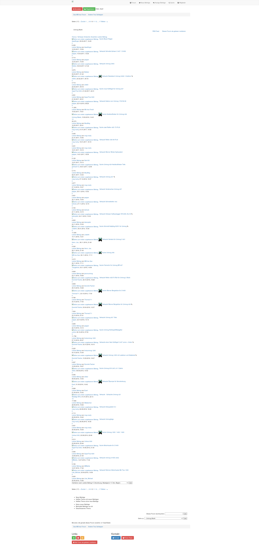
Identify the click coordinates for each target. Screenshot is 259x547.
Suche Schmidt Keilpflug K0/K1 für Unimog (113, 226)
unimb (74, 332)
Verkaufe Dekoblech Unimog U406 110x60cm (116, 76)
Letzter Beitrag (102, 37)
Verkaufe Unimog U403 (106, 64)
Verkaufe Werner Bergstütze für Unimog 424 (116, 304)
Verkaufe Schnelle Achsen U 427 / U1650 (112, 51)
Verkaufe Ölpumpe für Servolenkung (114, 381)
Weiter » (104, 21)
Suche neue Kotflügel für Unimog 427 (111, 89)
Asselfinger (75, 41)
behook (74, 204)
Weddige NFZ (76, 397)
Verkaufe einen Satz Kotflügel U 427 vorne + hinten (115, 342)
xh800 (74, 79)
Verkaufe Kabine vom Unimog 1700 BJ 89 (112, 101)
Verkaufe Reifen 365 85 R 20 (108, 140)
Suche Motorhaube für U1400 (108, 445)
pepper (74, 54)
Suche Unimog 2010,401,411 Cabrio (111, 368)
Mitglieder (182, 3)
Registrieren (90, 9)
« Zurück (82, 21)
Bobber (74, 66)
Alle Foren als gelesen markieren (85, 542)
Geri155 (87, 160)
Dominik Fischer (77, 280)
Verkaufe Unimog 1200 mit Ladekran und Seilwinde (118, 355)
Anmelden (77, 9)
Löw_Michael (76, 472)
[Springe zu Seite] (107, 21)
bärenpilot (75, 216)
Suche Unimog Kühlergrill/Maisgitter (110, 330)
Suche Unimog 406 (108, 252)
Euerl (73, 384)
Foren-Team (128, 538)
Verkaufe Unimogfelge (106, 419)
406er (73, 371)
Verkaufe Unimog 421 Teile (108, 317)
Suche (172, 3)
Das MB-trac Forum (79, 15)
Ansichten (94, 37)
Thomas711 (76, 293)
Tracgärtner (75, 267)
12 (96, 21)
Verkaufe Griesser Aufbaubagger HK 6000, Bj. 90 (115, 214)
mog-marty (75, 129)
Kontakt (116, 538)
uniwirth (74, 229)
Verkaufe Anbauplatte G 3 (107, 407)
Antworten (87, 37)
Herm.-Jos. (75, 242)
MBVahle (74, 460)
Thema (74, 37)
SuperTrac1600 (77, 91)
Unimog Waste (76, 117)
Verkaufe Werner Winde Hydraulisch (111, 152)
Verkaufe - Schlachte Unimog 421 (110, 394)
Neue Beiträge (145, 3)
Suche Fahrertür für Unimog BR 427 (111, 265)
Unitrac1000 (76, 435)
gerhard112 (75, 167)
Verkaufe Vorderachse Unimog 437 (110, 189)
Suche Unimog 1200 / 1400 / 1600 (113, 432)
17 (100, 21)
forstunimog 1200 (90, 338)
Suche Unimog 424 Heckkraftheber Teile (112, 164)
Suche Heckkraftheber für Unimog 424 (114, 114)
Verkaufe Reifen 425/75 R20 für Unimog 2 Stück (114, 277)
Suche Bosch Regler (106, 39)
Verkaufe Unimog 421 (106, 177)
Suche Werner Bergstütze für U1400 (114, 290)
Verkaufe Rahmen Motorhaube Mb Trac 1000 (113, 470)
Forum (133, 3)
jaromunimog (88, 273)
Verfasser (81, 37)
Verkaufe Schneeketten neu (108, 202)
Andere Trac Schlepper (95, 15)
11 (94, 21)
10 (72, 399)
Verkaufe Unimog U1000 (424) (109, 458)
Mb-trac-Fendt (89, 109)
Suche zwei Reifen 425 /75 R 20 (109, 127)
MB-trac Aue (76, 255)
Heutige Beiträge (160, 3)
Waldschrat (87, 403)
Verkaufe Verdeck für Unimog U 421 (113, 239)
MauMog (87, 123)
